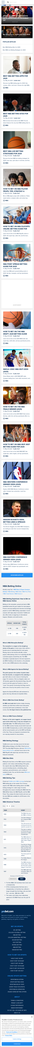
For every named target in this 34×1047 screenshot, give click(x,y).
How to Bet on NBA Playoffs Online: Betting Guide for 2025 (16, 227)
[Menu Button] (3, 2)
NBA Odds (18, 592)
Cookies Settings (17, 1039)
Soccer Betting (17, 940)
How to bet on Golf (17, 971)
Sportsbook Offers (17, 979)
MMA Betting (17, 947)
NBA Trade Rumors (8, 594)
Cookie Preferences (17, 1005)
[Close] (32, 1017)
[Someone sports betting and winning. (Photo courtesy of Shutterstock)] (17, 65)
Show (4, 806)
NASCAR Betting (17, 950)
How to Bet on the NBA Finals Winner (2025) (14, 408)
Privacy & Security (17, 1003)
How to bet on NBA (17, 963)
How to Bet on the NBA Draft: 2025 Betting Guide (15, 332)
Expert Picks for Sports (17, 987)
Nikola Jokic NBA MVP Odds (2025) (15, 370)
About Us (17, 1013)
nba (10, 5)
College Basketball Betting (17, 937)
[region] (17, 1030)
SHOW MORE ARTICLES (17, 575)
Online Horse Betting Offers (17, 992)
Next (21, 879)
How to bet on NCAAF (17, 961)
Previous (13, 879)
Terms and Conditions (11, 1032)
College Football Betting (17, 932)
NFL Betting (17, 930)
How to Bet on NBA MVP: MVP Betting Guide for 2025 (16, 445)
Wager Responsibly (17, 1008)
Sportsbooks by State (17, 984)
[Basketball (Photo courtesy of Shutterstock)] (17, 546)
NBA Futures (18, 594)
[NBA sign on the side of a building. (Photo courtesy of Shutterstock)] (17, 470)
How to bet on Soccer (17, 968)
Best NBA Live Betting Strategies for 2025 (14, 50)
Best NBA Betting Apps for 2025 (15, 77)
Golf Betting (17, 942)
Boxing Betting (17, 945)
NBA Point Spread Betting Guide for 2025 (15, 265)
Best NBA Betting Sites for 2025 (11, 47)
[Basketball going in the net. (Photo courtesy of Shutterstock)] (17, 253)
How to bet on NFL (17, 958)
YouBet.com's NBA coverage (16, 781)
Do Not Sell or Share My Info (17, 1010)
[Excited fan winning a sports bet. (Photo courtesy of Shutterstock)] (17, 395)
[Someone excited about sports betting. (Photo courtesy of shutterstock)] (17, 177)
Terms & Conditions (17, 1000)
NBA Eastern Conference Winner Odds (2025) (15, 558)
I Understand (17, 1044)
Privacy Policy (8, 1035)
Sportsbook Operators (17, 989)
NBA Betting (11, 592)
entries (12, 806)
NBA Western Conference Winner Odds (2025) (15, 483)
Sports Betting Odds (17, 982)
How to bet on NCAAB (17, 966)
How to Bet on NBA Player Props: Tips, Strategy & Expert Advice (15, 190)
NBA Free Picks (26, 592)
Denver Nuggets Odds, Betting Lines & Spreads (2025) (14, 520)
